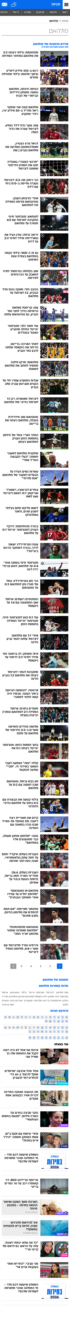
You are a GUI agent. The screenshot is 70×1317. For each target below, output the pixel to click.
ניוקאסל (39, 996)
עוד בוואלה (61, 1044)
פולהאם (53, 21)
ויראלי (15, 12)
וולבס (65, 1004)
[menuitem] (53, 12)
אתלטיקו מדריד (9, 996)
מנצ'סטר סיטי (61, 996)
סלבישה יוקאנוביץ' (33, 1000)
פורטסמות (56, 1000)
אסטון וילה (48, 996)
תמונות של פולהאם (55, 979)
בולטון (65, 1000)
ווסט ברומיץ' (8, 1004)
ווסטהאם (29, 996)
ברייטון (46, 1000)
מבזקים (40, 12)
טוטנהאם (14, 992)
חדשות (53, 12)
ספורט (27, 12)
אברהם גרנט (16, 1000)
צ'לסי (24, 992)
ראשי (65, 12)
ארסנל (5, 992)
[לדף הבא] (13, 966)
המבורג (5, 1000)
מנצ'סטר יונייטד (36, 992)
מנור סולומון (62, 992)
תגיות (55, 4)
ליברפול (50, 992)
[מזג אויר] (14, 4)
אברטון (21, 996)
